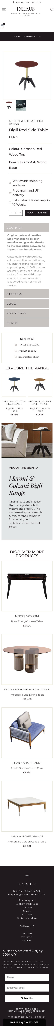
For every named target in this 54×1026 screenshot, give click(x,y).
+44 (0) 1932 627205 (29, 891)
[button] (4, 9)
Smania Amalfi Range (27, 762)
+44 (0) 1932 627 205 (28, 2)
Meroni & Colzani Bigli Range (26, 122)
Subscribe (27, 998)
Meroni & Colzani (27, 616)
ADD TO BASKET (37, 212)
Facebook (27, 933)
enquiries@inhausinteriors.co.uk (27, 894)
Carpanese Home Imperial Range (27, 689)
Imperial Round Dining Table (27, 694)
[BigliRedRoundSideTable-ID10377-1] (27, 75)
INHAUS (26, 8)
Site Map (26, 1013)
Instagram (27, 937)
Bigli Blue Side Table (14, 409)
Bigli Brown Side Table (40, 409)
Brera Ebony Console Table (27, 621)
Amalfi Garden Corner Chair (27, 768)
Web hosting (16, 1017)
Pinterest (27, 940)
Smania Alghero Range (27, 836)
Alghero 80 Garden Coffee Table (27, 841)
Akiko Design (37, 1017)
